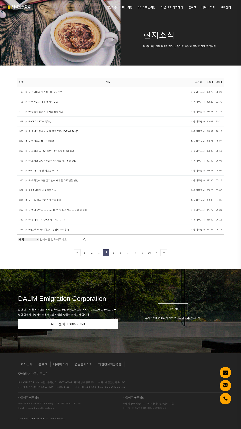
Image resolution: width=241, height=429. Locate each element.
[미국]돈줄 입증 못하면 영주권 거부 (43, 200)
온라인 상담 (173, 308)
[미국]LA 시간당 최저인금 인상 (41, 190)
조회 (209, 82)
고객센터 (226, 7)
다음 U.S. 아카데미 (172, 7)
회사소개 (26, 364)
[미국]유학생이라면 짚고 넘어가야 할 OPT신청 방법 (51, 180)
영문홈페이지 (83, 364)
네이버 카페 (208, 7)
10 (149, 252)
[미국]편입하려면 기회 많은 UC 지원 (43, 92)
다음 (156, 252)
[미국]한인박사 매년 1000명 (39, 141)
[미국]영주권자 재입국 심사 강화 (42, 101)
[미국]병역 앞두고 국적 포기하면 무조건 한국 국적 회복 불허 (56, 210)
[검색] (84, 239)
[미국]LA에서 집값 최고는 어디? (41, 170)
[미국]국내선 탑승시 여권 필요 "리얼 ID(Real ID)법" (51, 131)
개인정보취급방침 (110, 364)
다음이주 (111, 7)
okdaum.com (37, 418)
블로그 (192, 7)
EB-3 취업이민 (147, 7)
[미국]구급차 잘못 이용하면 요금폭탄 (44, 111)
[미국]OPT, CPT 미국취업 (38, 121)
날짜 (218, 82)
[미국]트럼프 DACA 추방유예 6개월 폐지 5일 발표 (50, 160)
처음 (77, 252)
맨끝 (164, 252)
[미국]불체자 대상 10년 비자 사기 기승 (45, 219)
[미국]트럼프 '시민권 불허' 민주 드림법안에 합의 (50, 151)
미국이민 (127, 7)
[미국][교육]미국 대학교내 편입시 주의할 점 (47, 229)
